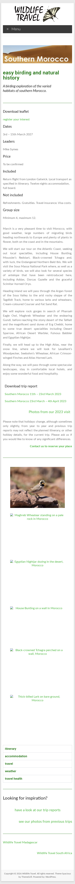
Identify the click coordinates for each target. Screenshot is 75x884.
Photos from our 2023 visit (49, 412)
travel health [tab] (13, 778)
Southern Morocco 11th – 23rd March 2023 (33, 394)
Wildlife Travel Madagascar (20, 842)
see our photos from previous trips (45, 821)
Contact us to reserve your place (51, 446)
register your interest (16, 119)
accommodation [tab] (16, 756)
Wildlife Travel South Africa (54, 853)
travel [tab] (9, 763)
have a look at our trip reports (37, 810)
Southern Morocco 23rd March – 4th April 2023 (35, 401)
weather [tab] (10, 771)
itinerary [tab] (10, 748)
